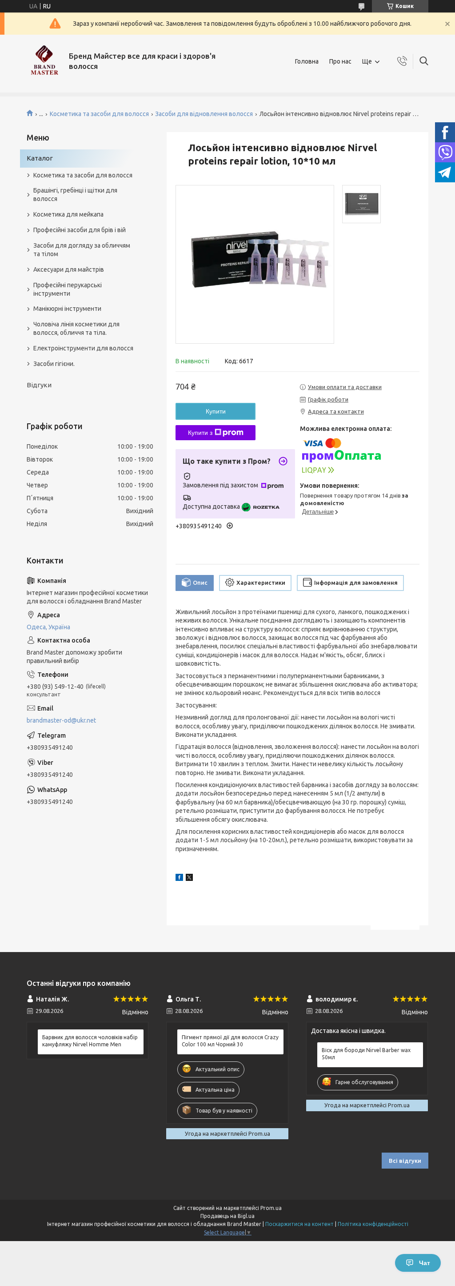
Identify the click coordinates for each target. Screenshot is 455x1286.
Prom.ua (271, 1208)
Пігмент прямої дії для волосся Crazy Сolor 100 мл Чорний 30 (230, 1040)
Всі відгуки (405, 1160)
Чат (424, 1262)
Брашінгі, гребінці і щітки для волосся (75, 194)
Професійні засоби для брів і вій (79, 229)
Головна (307, 61)
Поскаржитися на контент (299, 1224)
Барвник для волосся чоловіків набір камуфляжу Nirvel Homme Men (90, 1040)
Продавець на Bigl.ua (227, 1216)
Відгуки (39, 385)
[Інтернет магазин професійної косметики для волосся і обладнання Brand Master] (44, 61)
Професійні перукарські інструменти (67, 289)
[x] (189, 878)
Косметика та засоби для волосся (99, 113)
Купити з (200, 432)
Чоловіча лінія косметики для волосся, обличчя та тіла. (76, 328)
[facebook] (179, 878)
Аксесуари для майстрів (68, 269)
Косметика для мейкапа (68, 214)
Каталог (40, 158)
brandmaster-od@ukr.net (61, 720)
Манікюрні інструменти (67, 308)
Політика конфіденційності (373, 1224)
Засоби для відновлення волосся (204, 113)
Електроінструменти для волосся (83, 348)
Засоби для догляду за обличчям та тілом (81, 249)
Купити (216, 411)
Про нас (340, 61)
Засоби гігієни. (54, 363)
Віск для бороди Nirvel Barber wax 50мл (366, 1053)
